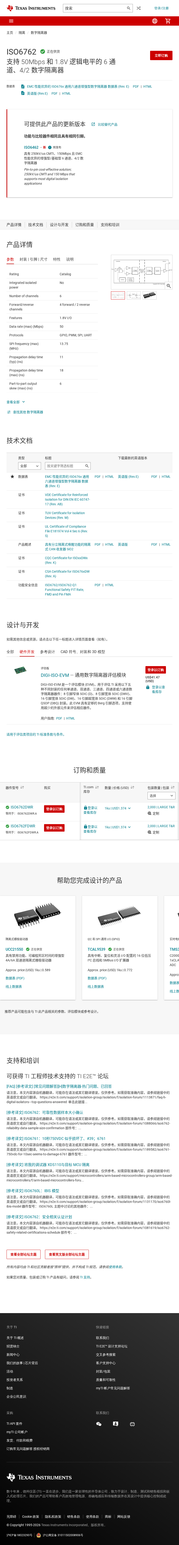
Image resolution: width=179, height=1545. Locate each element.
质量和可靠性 (106, 1380)
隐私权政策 (53, 1516)
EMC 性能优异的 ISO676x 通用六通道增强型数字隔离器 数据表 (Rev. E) (78, 86)
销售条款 (73, 1516)
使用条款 (115, 1267)
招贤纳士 (13, 1346)
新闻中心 (13, 1354)
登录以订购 (156, 670)
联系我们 (102, 1338)
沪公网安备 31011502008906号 (63, 1535)
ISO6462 (31, 147)
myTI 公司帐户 (17, 1432)
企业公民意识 (16, 1396)
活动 (10, 1371)
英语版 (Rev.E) (37, 93)
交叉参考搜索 (106, 1354)
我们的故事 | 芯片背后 (22, 1363)
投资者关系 (15, 1380)
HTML (147, 86)
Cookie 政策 (30, 1516)
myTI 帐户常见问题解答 (113, 1388)
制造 (10, 1388)
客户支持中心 (106, 1363)
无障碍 (11, 1516)
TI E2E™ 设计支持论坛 (111, 1346)
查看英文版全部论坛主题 (67, 1254)
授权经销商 (41, 1449)
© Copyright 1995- (24, 1525)
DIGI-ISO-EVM (55, 675)
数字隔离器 (39, 32)
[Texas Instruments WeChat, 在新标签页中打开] (99, 1426)
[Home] (31, 8)
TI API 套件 (14, 1423)
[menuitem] (154, 21)
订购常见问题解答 (20, 1449)
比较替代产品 (107, 124)
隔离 (22, 32)
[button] (11, 21)
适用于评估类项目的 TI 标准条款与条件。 (36, 734)
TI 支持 (85, 1277)
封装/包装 (103, 1371)
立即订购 (161, 55)
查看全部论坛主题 (23, 1254)
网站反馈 (123, 1516)
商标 (108, 1516)
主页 (10, 32)
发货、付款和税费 (20, 1440)
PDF (136, 86)
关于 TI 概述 (15, 1338)
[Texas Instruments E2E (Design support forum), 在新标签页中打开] (115, 1426)
